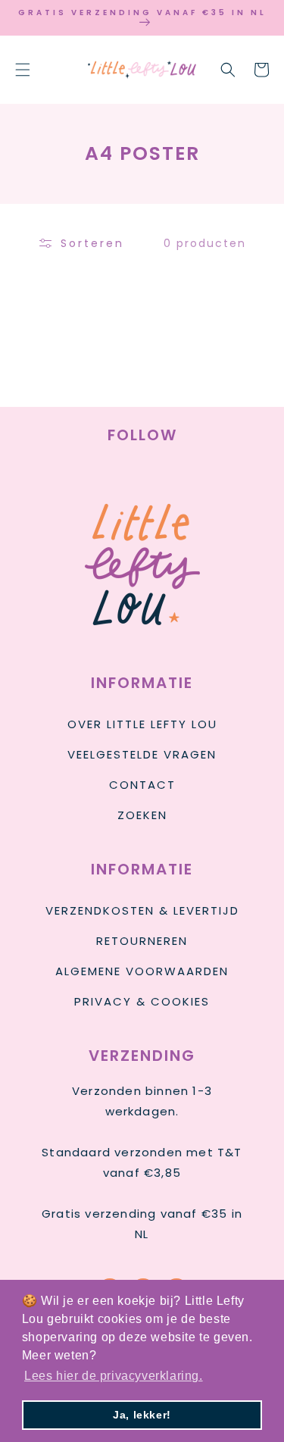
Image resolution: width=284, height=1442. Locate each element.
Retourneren (142, 941)
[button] (22, 69)
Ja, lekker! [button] (142, 1415)
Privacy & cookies (142, 1001)
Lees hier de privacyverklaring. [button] (113, 1375)
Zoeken (142, 815)
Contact (142, 785)
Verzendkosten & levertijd (142, 910)
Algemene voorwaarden (142, 971)
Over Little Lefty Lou (142, 724)
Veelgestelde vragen (142, 754)
